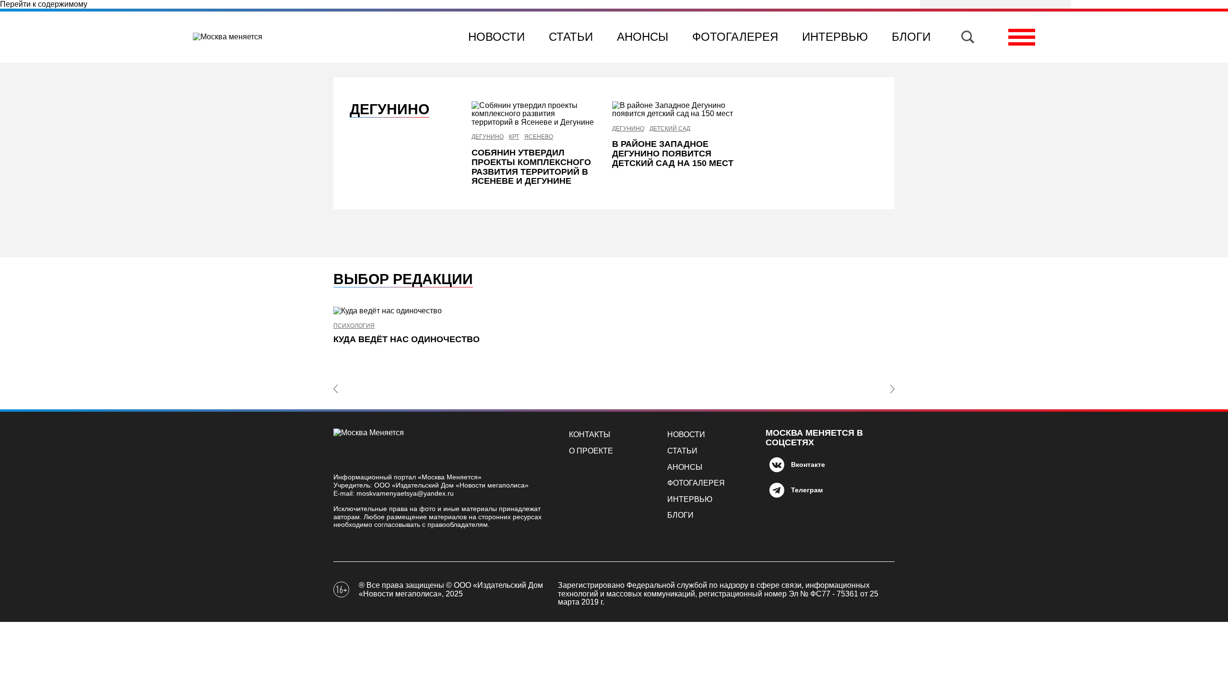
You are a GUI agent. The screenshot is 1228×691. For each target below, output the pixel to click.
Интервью (835, 36)
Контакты (589, 434)
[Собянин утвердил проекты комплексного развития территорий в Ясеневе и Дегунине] (535, 114)
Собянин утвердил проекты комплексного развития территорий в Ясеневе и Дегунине (531, 167)
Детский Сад (669, 129)
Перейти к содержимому (43, 4)
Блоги (911, 36)
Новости (496, 36)
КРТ (514, 137)
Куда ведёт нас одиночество (406, 339)
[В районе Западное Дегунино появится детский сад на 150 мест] (675, 109)
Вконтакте (808, 464)
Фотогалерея (735, 36)
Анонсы (642, 36)
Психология (354, 326)
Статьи (571, 36)
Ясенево (538, 137)
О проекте (591, 451)
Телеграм (807, 490)
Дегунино (488, 137)
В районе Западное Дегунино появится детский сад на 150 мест (672, 153)
